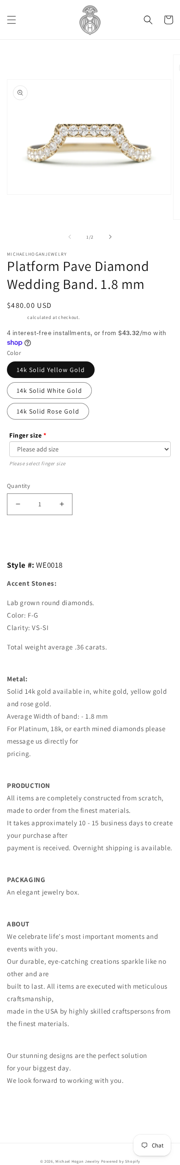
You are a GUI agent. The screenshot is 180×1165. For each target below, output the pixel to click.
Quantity (18, 486)
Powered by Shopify (120, 1161)
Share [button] (26, 1103)
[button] (11, 20)
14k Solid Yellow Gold (51, 370)
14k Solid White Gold (49, 390)
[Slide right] (110, 237)
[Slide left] (70, 237)
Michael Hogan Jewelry (77, 1161)
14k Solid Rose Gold (48, 411)
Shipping (16, 317)
